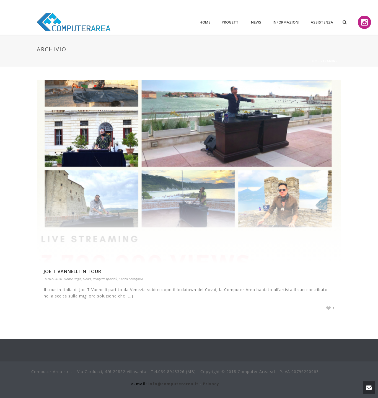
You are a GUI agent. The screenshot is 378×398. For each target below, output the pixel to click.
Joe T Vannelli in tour (72, 271)
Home (205, 22)
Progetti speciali (105, 278)
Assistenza (322, 22)
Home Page (72, 278)
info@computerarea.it (173, 383)
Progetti (231, 22)
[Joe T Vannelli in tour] (189, 171)
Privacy (211, 383)
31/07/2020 (53, 278)
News (256, 22)
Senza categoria (131, 278)
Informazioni (286, 22)
